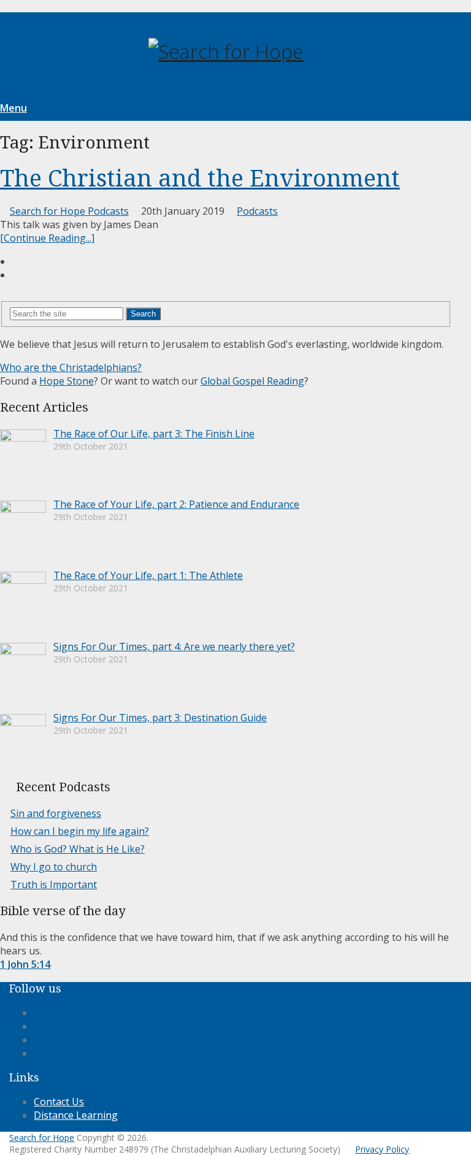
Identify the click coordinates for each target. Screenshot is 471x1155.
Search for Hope (41, 1137)
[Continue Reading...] (47, 238)
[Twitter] (37, 1039)
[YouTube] (37, 1053)
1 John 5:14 (25, 964)
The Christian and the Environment (200, 178)
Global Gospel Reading (252, 381)
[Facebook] (37, 1012)
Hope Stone (66, 381)
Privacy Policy (382, 1149)
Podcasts (257, 211)
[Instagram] (37, 1026)
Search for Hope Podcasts (69, 211)
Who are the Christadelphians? (71, 367)
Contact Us (59, 1101)
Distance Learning (76, 1115)
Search (143, 313)
